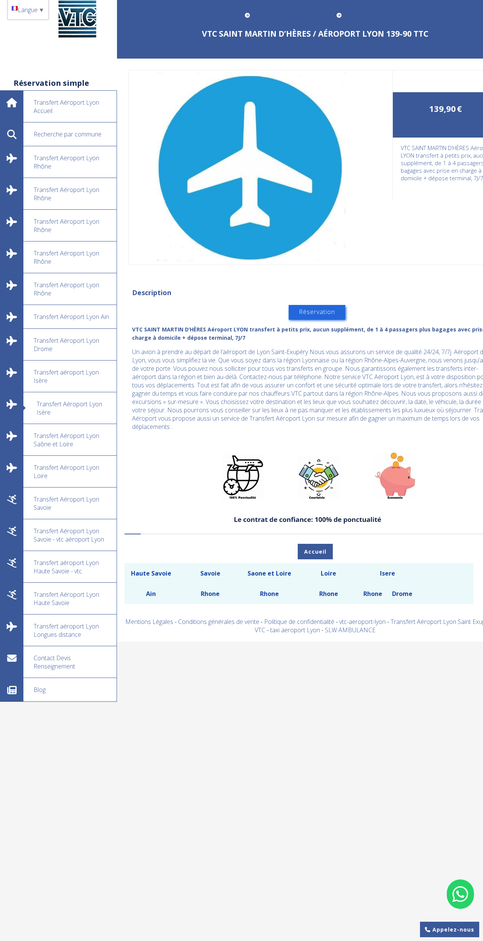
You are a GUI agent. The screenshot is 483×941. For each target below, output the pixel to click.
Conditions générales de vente (218, 622)
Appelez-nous (452, 929)
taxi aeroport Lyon (295, 630)
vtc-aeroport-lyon (363, 622)
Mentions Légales (149, 622)
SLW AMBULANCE (350, 630)
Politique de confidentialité (299, 622)
